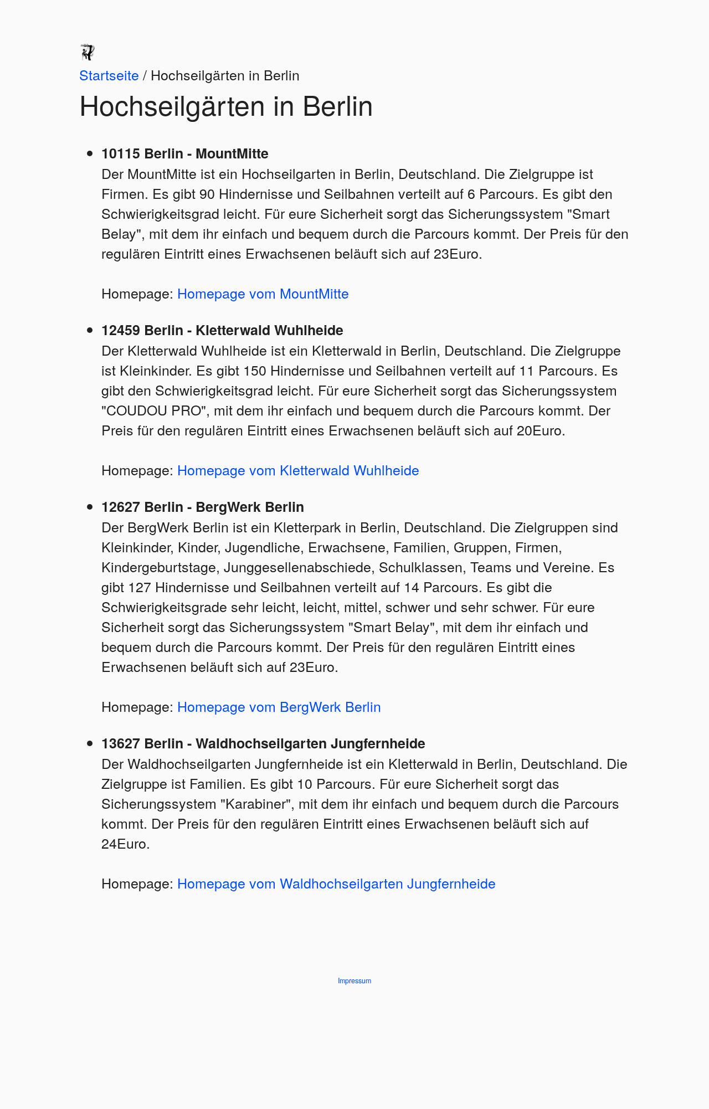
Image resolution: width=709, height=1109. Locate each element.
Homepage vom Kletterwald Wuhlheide (298, 469)
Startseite (109, 74)
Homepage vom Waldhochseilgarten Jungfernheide (336, 882)
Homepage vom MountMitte (263, 292)
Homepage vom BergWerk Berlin (279, 706)
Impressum (354, 980)
